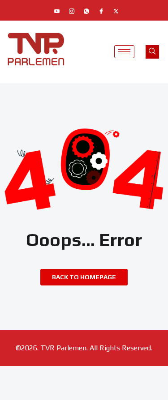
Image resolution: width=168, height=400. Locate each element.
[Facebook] (101, 11)
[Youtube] (57, 11)
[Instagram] (71, 11)
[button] (152, 52)
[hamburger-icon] (124, 51)
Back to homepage (84, 277)
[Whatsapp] (86, 11)
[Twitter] (116, 11)
